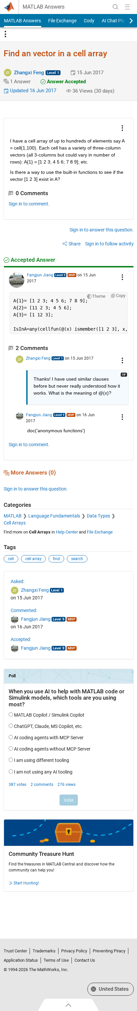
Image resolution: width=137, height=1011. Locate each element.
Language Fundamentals (54, 515)
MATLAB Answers (44, 7)
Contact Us (84, 960)
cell (11, 558)
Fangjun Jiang (40, 275)
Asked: (17, 581)
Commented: (24, 610)
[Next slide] (125, 20)
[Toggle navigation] (5, 34)
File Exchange (62, 20)
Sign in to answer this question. (101, 229)
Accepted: (21, 639)
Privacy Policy (74, 950)
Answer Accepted (66, 82)
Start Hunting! (26, 883)
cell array (33, 558)
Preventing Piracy (109, 950)
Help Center (67, 531)
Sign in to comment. (29, 203)
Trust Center (15, 950)
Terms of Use (56, 960)
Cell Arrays (15, 522)
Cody (89, 20)
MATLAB (13, 515)
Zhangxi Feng (29, 73)
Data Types (98, 515)
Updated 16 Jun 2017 (32, 91)
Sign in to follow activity (109, 243)
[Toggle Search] (115, 7)
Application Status (21, 960)
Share (74, 243)
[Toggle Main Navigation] (127, 7)
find (56, 558)
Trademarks (44, 950)
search (77, 558)
